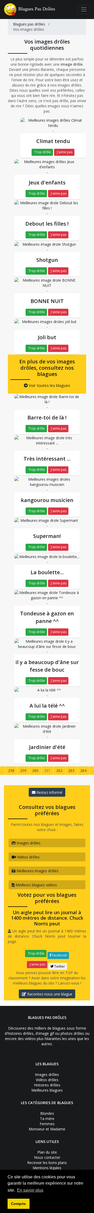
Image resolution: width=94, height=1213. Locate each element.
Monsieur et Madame (47, 1129)
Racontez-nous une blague (49, 994)
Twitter (59, 966)
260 (35, 770)
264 (83, 770)
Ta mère (47, 1118)
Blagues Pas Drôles (36, 8)
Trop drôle (42, 152)
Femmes (47, 1123)
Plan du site (47, 1152)
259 (23, 770)
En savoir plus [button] (30, 1190)
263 (71, 770)
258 (11, 770)
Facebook (59, 955)
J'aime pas (64, 152)
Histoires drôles (47, 1084)
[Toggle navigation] (84, 9)
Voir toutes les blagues (49, 385)
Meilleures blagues (47, 1090)
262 (59, 770)
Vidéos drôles (28, 857)
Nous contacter (47, 1157)
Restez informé (49, 792)
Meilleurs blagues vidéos (36, 884)
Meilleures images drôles (36, 870)
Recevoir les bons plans (47, 1162)
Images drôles (27, 842)
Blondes (47, 1113)
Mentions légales (47, 1167)
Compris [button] (18, 1204)
